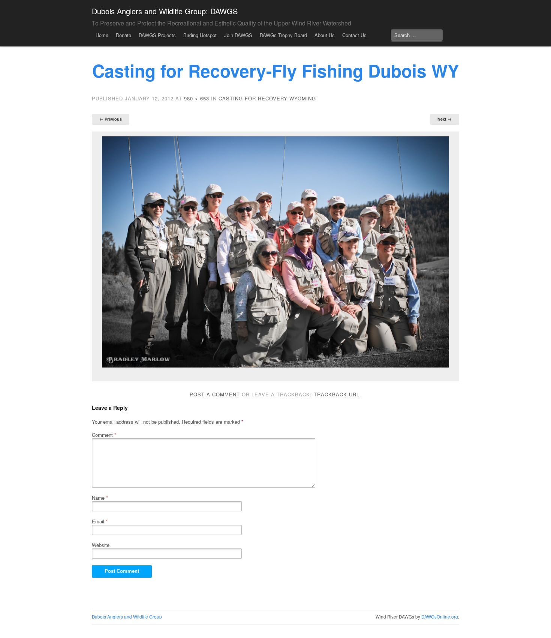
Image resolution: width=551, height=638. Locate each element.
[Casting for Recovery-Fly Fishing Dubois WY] (275, 252)
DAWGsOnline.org (439, 617)
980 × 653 (196, 98)
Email (100, 521)
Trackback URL (336, 394)
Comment (104, 434)
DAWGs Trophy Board (283, 35)
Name (100, 497)
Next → (444, 119)
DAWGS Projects (157, 35)
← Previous (110, 119)
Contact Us (354, 35)
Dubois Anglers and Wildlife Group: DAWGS (165, 11)
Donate (123, 35)
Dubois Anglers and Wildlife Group (127, 617)
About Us (324, 35)
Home (102, 35)
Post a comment (215, 394)
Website (100, 544)
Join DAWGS (238, 35)
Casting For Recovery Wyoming (267, 98)
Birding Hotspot (200, 35)
